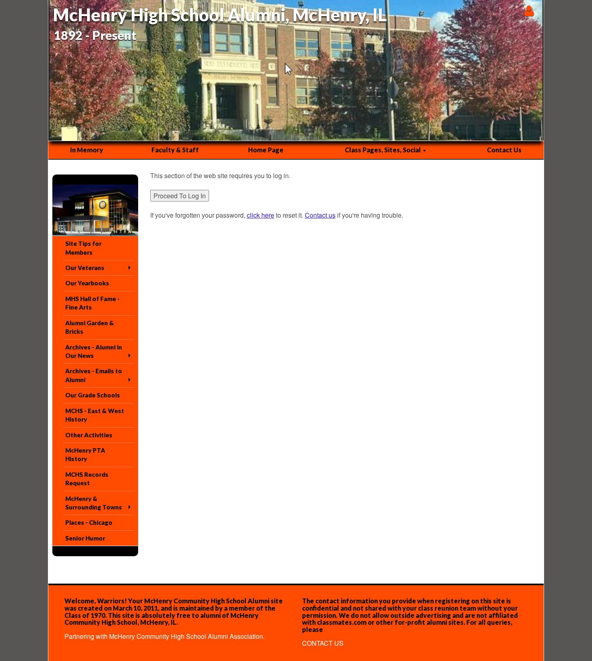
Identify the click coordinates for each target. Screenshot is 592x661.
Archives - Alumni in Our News (93, 351)
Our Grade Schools (92, 395)
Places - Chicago (88, 522)
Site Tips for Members (83, 248)
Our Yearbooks (87, 283)
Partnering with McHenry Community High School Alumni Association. (164, 636)
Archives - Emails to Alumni (93, 375)
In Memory (86, 150)
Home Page (266, 150)
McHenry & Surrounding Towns (93, 503)
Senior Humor (85, 538)
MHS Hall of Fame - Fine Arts (92, 303)
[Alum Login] (529, 10)
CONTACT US (323, 643)
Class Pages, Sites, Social (383, 150)
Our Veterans (84, 267)
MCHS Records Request (86, 478)
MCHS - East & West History (94, 415)
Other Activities (88, 435)
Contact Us (504, 150)
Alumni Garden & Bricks (89, 327)
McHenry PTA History (85, 454)
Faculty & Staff (175, 150)
